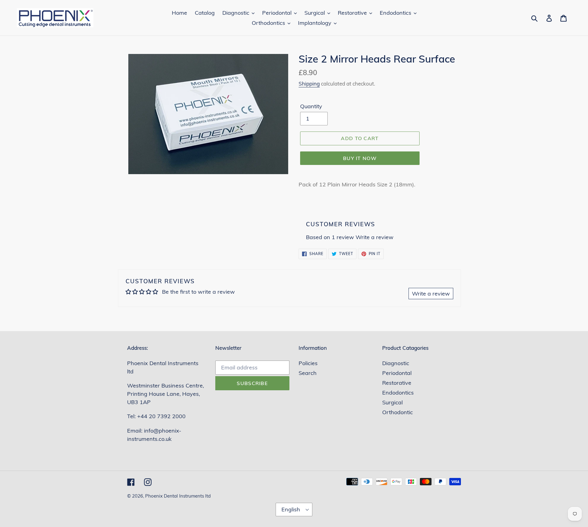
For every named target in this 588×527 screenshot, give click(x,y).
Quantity (311, 106)
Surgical (392, 402)
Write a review (375, 237)
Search (308, 372)
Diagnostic (395, 363)
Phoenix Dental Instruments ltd (178, 496)
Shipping (309, 83)
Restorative (396, 382)
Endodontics (398, 392)
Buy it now (360, 158)
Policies (308, 363)
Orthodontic (397, 412)
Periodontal (397, 372)
